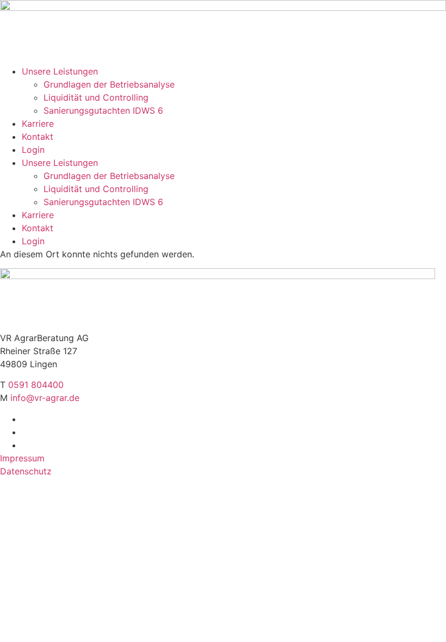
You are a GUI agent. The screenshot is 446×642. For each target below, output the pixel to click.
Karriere (38, 123)
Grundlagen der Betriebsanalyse (109, 84)
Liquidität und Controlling (96, 97)
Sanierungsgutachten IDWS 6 (103, 110)
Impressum (22, 458)
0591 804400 (36, 384)
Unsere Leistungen (60, 71)
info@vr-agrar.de (44, 397)
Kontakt (37, 136)
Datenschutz (26, 471)
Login (33, 149)
